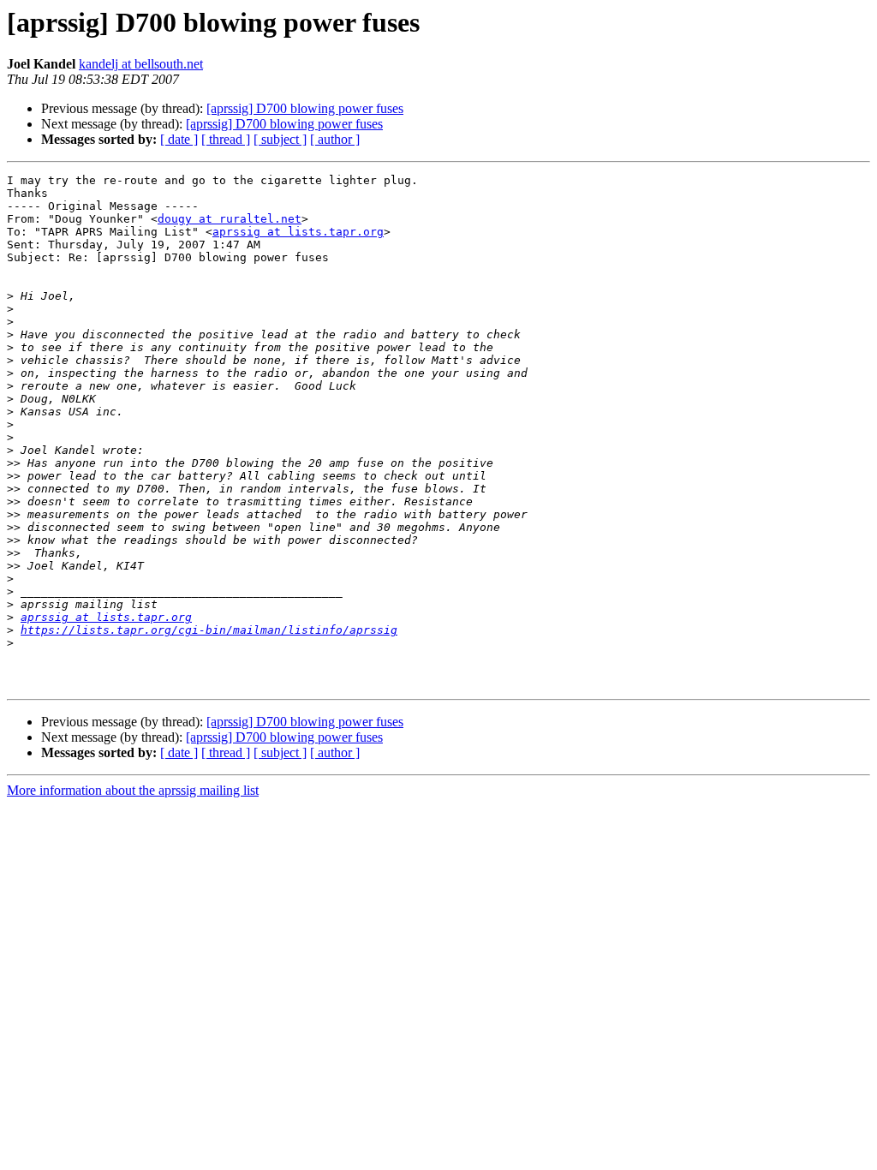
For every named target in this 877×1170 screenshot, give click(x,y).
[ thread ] (225, 139)
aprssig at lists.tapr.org (298, 231)
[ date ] (179, 139)
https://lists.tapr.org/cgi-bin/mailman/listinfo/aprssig (209, 630)
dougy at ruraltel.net (229, 218)
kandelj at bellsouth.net (141, 64)
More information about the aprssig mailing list (133, 790)
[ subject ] (280, 139)
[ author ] (335, 139)
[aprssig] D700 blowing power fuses (304, 108)
